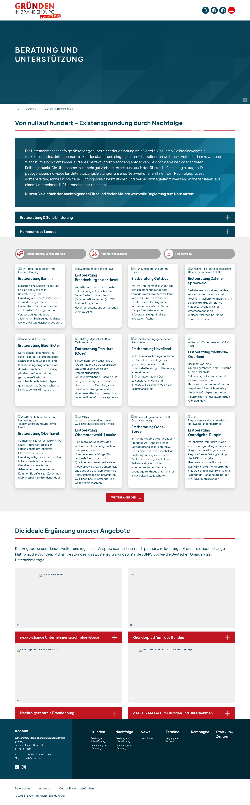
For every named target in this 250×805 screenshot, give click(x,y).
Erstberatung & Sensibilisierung (46, 253)
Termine (172, 732)
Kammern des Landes (114, 253)
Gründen (97, 732)
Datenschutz (22, 788)
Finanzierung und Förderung (99, 747)
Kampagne (200, 732)
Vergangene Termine (172, 740)
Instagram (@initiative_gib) (24, 767)
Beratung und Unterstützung (58, 109)
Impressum (44, 788)
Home (18, 109)
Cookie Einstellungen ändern (76, 788)
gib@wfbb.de (33, 758)
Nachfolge (30, 109)
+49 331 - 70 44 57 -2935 (38, 754)
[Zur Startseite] (38, 17)
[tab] (125, 217)
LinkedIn (17, 767)
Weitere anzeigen (123, 497)
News (145, 732)
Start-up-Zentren (224, 734)
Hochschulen (183, 253)
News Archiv (147, 738)
